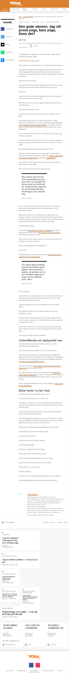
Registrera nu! (10, 644)
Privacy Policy (34, 672)
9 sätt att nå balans (9, 591)
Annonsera (21, 670)
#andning (46, 522)
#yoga (65, 522)
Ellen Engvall (13, 565)
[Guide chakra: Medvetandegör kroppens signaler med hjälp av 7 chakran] (30, 589)
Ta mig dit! (53, 644)
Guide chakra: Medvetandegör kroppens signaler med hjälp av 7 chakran (29, 597)
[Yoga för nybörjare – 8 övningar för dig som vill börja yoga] (20, 532)
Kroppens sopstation (9, 556)
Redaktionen (13, 617)
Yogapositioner (48, 670)
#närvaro (53, 522)
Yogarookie (6, 534)
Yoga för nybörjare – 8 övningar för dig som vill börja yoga (11, 540)
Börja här (9, 670)
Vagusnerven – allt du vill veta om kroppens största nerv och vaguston (9, 595)
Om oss (60, 670)
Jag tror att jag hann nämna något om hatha (32, 125)
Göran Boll (12, 598)
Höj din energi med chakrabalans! (28, 592)
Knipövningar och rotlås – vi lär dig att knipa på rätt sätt (19, 613)
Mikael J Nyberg (25, 22)
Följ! (29, 644)
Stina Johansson (7, 547)
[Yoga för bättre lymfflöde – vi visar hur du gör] (20, 553)
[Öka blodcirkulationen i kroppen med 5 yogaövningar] (10, 571)
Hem (20, 16)
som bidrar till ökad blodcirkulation (49, 232)
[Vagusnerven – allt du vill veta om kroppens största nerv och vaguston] (10, 589)
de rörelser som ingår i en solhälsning (40, 230)
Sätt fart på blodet (9, 574)
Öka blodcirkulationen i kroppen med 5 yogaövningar (8, 578)
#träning (59, 522)
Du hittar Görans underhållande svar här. (32, 361)
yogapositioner (50, 158)
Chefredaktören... (32, 494)
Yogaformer (33, 670)
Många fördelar (7, 608)
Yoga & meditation (28, 16)
